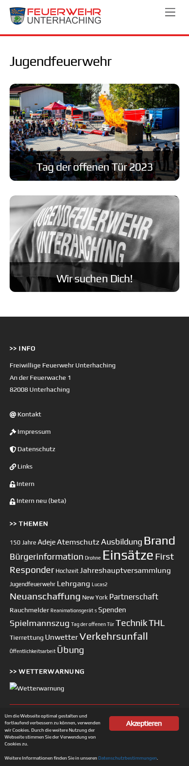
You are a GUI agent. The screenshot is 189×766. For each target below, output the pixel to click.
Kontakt (28, 414)
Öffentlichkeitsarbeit (33, 651)
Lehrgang (73, 583)
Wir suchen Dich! (94, 278)
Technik (131, 622)
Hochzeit (67, 570)
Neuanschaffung (45, 596)
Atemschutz (78, 541)
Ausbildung (121, 541)
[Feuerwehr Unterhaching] (55, 22)
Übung (70, 649)
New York (95, 597)
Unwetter (61, 637)
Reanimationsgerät (71, 610)
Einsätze (128, 554)
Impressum (33, 431)
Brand (159, 540)
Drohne (93, 558)
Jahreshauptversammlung (125, 570)
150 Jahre (23, 542)
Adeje (47, 542)
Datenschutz (36, 449)
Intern (24, 483)
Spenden (112, 609)
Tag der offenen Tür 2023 (94, 167)
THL (157, 623)
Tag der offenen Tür (92, 624)
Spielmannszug (40, 623)
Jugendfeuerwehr (33, 584)
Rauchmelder (29, 610)
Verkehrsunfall (113, 636)
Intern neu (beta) (41, 500)
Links (24, 466)
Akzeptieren (143, 723)
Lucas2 (99, 584)
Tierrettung (27, 637)
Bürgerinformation (46, 556)
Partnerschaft (133, 596)
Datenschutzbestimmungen (127, 758)
